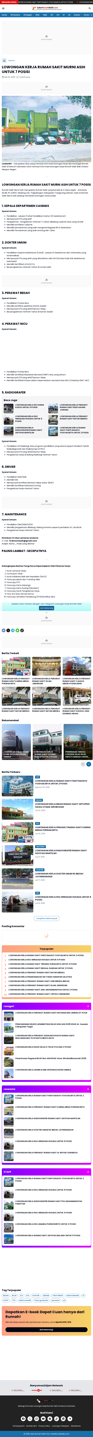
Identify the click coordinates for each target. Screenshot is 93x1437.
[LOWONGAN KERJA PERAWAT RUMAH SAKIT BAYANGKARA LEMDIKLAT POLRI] (9, 1016)
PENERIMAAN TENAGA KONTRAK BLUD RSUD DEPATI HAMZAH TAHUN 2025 (76, 754)
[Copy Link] (22, 630)
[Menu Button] (3, 8)
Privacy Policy (44, 1426)
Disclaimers (76, 1426)
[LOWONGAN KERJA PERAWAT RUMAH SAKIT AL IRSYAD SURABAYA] (9, 1156)
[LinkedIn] (63, 1418)
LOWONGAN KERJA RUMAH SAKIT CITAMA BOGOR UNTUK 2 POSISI (46, 754)
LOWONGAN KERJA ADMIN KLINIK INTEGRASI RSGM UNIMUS (16, 754)
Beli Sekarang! (46, 1329)
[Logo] (46, 1401)
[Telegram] (13, 630)
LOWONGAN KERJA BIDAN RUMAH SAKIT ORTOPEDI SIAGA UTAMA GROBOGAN (62, 805)
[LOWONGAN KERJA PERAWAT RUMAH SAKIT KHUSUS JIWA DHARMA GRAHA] (77, 696)
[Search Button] (89, 8)
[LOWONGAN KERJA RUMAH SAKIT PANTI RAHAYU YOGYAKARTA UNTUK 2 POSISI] (53, 431)
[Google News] (49, 1418)
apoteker (40, 846)
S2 (69, 15)
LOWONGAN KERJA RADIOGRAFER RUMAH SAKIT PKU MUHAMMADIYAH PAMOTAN (48, 1202)
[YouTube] (43, 1418)
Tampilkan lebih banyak (46, 918)
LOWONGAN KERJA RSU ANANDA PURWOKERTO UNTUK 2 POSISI (45, 1224)
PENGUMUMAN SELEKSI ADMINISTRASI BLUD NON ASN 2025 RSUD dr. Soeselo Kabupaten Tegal (51, 1025)
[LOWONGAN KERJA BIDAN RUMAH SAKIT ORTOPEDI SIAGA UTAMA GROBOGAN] (17, 809)
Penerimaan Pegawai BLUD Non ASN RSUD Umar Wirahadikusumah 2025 (50, 1058)
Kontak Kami (31, 1426)
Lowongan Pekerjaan (60, 1426)
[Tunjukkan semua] (87, 1006)
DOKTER (39, 870)
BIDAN (39, 800)
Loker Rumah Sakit (37, 1434)
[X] (8, 630)
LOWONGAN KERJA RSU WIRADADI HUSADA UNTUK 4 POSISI (43, 1213)
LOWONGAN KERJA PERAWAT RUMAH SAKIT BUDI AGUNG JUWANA (74, 407)
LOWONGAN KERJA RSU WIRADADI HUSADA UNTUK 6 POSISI (28, 419)
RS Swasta (15, 15)
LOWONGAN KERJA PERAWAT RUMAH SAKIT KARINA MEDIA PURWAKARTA (16, 681)
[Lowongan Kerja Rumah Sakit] (46, 8)
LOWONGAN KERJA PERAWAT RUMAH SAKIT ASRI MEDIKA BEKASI (39, 981)
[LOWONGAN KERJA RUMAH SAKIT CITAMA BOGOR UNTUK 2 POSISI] (47, 742)
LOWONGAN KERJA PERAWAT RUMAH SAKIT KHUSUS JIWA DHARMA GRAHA (76, 711)
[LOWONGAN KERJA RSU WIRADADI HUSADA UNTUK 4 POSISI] (9, 1216)
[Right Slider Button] (90, 14)
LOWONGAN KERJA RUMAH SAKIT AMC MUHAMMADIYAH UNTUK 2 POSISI (43, 990)
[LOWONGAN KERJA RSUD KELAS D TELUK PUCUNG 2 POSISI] (9, 1050)
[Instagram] (36, 1418)
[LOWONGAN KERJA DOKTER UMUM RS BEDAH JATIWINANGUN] (17, 878)
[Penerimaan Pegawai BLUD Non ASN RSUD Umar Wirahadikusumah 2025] (9, 1062)
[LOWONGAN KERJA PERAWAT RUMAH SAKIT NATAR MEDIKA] (53, 420)
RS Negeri (28, 15)
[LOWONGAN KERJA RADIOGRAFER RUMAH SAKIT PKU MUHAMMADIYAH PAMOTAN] (9, 1205)
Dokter (77, 15)
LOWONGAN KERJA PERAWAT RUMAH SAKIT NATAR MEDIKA (74, 417)
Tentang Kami (18, 1426)
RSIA (37, 15)
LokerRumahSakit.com (60, 1434)
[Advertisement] (46, 38)
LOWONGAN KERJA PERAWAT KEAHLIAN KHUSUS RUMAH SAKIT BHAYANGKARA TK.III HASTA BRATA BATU (44, 1036)
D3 (52, 15)
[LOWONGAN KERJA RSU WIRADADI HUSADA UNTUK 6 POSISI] (8, 420)
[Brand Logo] (18, 1390)
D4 (58, 15)
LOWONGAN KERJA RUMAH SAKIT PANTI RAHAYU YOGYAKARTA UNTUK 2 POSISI (74, 430)
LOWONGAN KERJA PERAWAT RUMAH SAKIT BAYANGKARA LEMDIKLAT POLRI (51, 1013)
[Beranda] (4, 60)
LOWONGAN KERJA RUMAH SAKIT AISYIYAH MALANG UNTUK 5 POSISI (47, 1235)
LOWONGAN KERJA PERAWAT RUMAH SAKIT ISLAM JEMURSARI (46, 681)
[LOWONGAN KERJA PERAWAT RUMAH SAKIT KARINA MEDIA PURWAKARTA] (16, 666)
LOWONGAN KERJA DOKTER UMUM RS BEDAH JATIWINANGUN (59, 875)
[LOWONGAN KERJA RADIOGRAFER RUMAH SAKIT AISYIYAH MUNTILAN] (8, 431)
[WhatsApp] (17, 630)
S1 (64, 15)
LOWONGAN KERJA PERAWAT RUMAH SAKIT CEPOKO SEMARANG (39, 994)
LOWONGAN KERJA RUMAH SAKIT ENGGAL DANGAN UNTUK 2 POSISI (41, 968)
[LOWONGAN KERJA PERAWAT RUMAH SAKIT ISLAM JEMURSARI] (46, 666)
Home (4, 15)
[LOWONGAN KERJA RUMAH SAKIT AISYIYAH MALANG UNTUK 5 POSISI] (9, 1239)
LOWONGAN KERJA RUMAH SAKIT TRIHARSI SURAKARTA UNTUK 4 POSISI (43, 964)
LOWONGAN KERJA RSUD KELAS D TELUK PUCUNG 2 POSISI (43, 1047)
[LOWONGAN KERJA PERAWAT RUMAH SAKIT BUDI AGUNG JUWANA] (53, 408)
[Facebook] (3, 630)
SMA (45, 15)
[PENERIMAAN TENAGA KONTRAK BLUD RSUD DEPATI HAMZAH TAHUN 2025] (78, 742)
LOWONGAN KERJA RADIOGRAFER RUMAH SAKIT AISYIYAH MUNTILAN (28, 430)
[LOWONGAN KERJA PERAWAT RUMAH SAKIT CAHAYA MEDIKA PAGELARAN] (77, 666)
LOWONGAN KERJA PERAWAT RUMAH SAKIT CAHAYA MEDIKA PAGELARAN (76, 681)
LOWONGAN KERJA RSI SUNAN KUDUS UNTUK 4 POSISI (29, 406)
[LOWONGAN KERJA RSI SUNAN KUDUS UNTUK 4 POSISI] (8, 408)
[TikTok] (56, 1418)
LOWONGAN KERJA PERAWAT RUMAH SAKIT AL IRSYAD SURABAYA (46, 1152)
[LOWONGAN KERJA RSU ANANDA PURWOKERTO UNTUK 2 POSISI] (9, 1228)
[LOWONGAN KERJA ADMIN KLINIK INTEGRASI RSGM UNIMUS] (16, 742)
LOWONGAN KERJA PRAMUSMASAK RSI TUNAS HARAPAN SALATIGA (40, 977)
